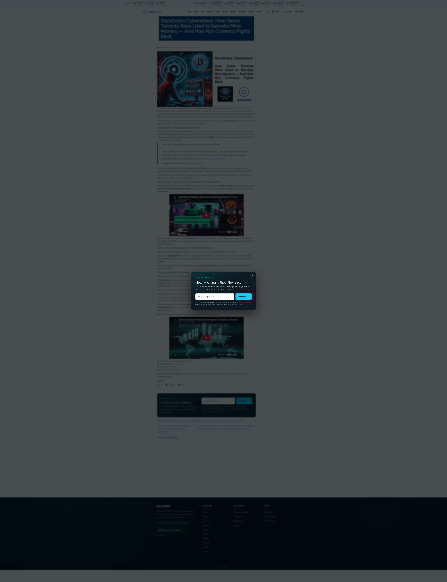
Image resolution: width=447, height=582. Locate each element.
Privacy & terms (238, 304)
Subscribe (243, 297)
